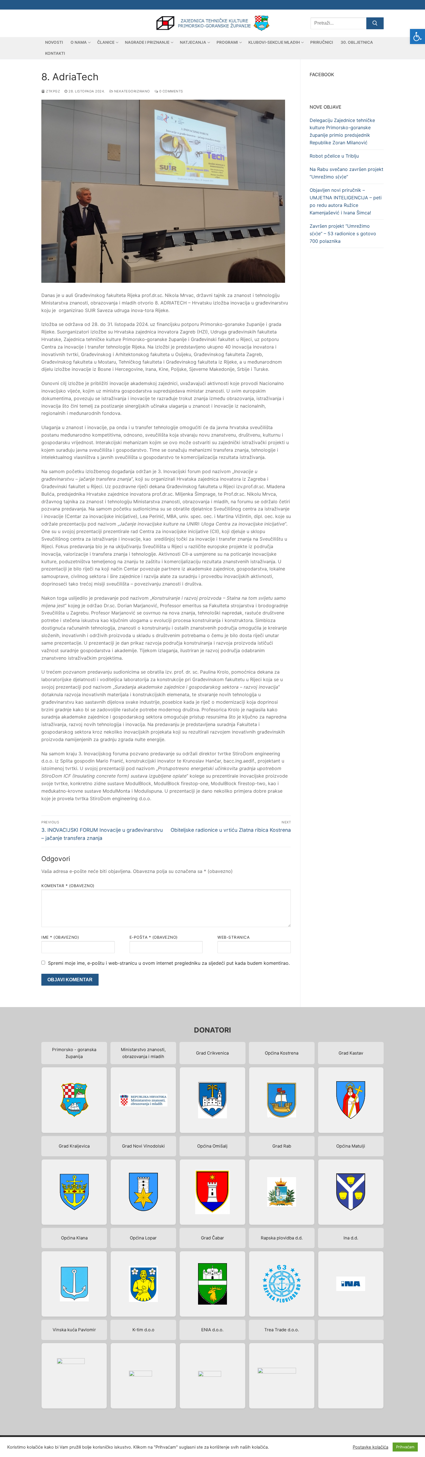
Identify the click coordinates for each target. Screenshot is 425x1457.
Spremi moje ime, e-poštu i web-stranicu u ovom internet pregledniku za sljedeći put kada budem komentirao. (169, 963)
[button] (417, 36)
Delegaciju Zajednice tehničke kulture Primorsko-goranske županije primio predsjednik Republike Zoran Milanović (342, 131)
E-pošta (154, 937)
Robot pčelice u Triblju (334, 156)
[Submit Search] (375, 23)
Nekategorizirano (131, 91)
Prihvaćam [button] (405, 1447)
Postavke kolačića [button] (370, 1447)
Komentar (68, 885)
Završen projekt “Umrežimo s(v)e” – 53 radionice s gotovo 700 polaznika (343, 233)
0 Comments (170, 91)
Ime (60, 937)
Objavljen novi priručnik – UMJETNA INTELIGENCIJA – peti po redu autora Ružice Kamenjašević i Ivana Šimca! (346, 201)
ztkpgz (52, 91)
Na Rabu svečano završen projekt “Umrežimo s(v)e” (346, 173)
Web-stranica (233, 937)
